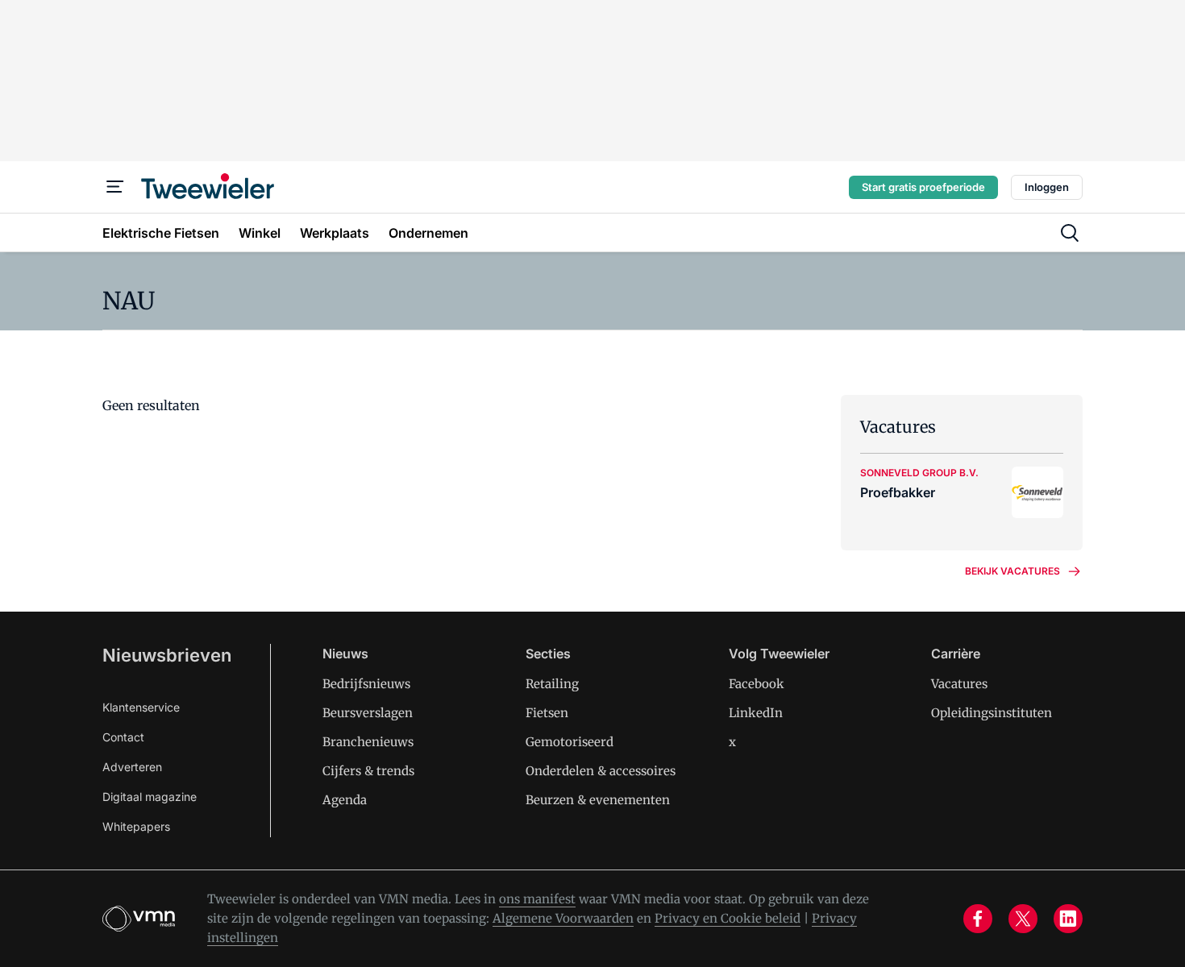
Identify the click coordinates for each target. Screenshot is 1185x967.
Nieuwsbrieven (166, 655)
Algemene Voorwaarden (563, 918)
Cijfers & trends (368, 770)
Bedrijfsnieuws (366, 683)
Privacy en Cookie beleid (727, 918)
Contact (123, 737)
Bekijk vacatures (1012, 571)
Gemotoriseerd (569, 741)
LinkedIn (756, 712)
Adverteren (132, 767)
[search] (1070, 233)
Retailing (552, 683)
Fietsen (547, 712)
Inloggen (1047, 187)
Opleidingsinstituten (991, 712)
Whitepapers (136, 826)
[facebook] (977, 918)
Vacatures (959, 683)
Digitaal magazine (149, 796)
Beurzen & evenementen (598, 799)
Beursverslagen (367, 712)
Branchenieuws (368, 741)
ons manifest (537, 899)
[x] (1022, 918)
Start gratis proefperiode (923, 187)
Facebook (756, 683)
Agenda (344, 799)
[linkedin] (1068, 918)
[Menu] (115, 187)
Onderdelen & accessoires (601, 770)
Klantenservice (141, 707)
